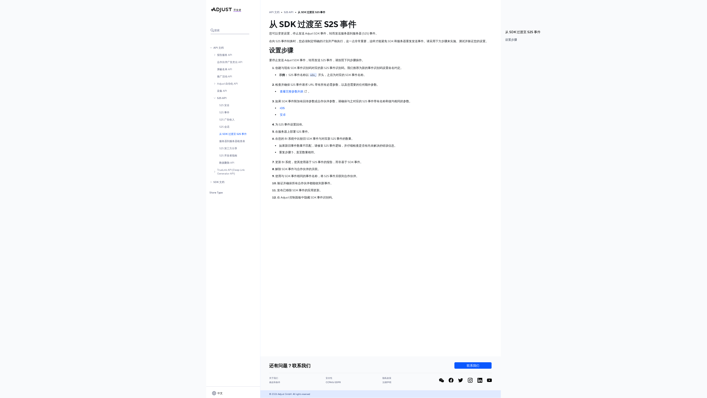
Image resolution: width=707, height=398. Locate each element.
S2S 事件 (224, 112)
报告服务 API (224, 54)
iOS (282, 108)
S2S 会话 (224, 126)
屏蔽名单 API (224, 69)
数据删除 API (226, 162)
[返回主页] (221, 10)
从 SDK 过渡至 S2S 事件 (233, 133)
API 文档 (218, 47)
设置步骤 (511, 39)
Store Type (216, 192)
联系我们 (473, 365)
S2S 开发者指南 (228, 155)
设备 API (222, 90)
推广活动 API (224, 76)
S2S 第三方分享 (228, 148)
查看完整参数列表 (291, 91)
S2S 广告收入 (227, 119)
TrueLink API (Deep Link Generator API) (231, 171)
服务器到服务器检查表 (232, 141)
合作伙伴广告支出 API (229, 62)
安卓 (283, 114)
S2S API (222, 98)
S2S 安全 (224, 105)
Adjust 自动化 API (227, 83)
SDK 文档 (218, 182)
